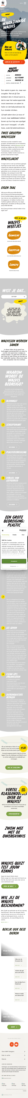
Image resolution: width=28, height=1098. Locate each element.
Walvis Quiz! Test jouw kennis (12, 867)
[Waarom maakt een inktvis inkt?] (14, 997)
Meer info (4, 922)
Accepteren (14, 561)
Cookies (24, 1090)
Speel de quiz (9, 886)
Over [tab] (23, 534)
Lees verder (12, 447)
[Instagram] (12, 1044)
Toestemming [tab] (5, 534)
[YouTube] (16, 1044)
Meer (13, 1027)
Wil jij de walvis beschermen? (12, 901)
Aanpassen (13, 566)
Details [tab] (14, 534)
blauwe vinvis (19, 145)
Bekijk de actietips (12, 62)
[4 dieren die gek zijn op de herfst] (14, 974)
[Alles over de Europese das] (14, 962)
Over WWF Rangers (8, 1051)
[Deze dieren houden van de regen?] (14, 1012)
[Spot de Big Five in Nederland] (14, 985)
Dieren (4, 1059)
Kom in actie (6, 1055)
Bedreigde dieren (5, 9)
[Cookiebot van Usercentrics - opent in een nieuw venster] (19, 530)
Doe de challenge (14, 767)
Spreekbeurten (14, 814)
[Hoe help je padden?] (14, 946)
